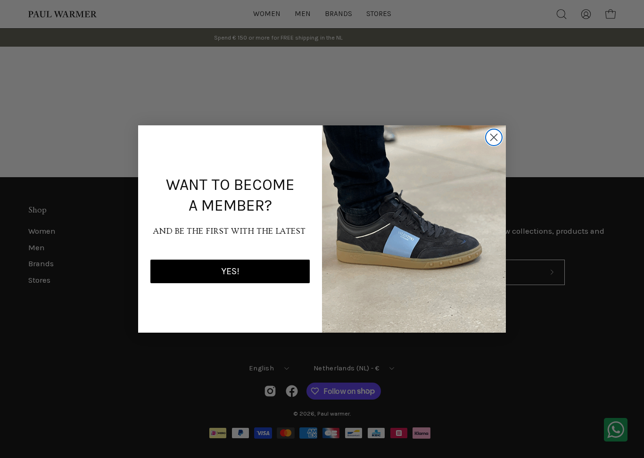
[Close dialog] (494, 137)
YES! (230, 271)
